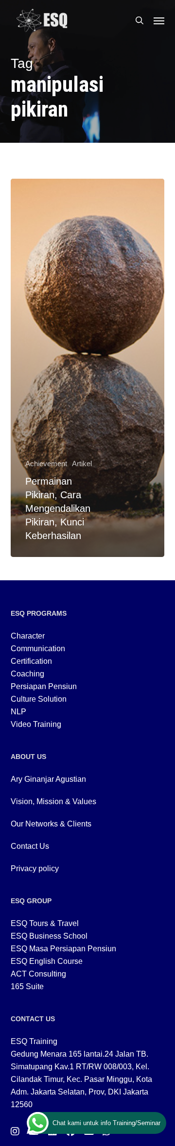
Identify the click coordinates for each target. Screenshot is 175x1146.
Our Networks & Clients (51, 824)
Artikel (82, 463)
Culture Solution (39, 699)
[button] (159, 20)
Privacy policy (35, 868)
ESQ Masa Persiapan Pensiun (63, 948)
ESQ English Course (47, 961)
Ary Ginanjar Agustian (48, 779)
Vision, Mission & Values (53, 801)
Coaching (27, 674)
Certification (31, 661)
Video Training (36, 724)
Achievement (46, 463)
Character (28, 636)
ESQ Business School (49, 936)
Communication (38, 648)
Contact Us (30, 846)
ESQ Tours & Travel (45, 923)
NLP (18, 712)
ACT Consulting (38, 974)
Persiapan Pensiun (44, 686)
